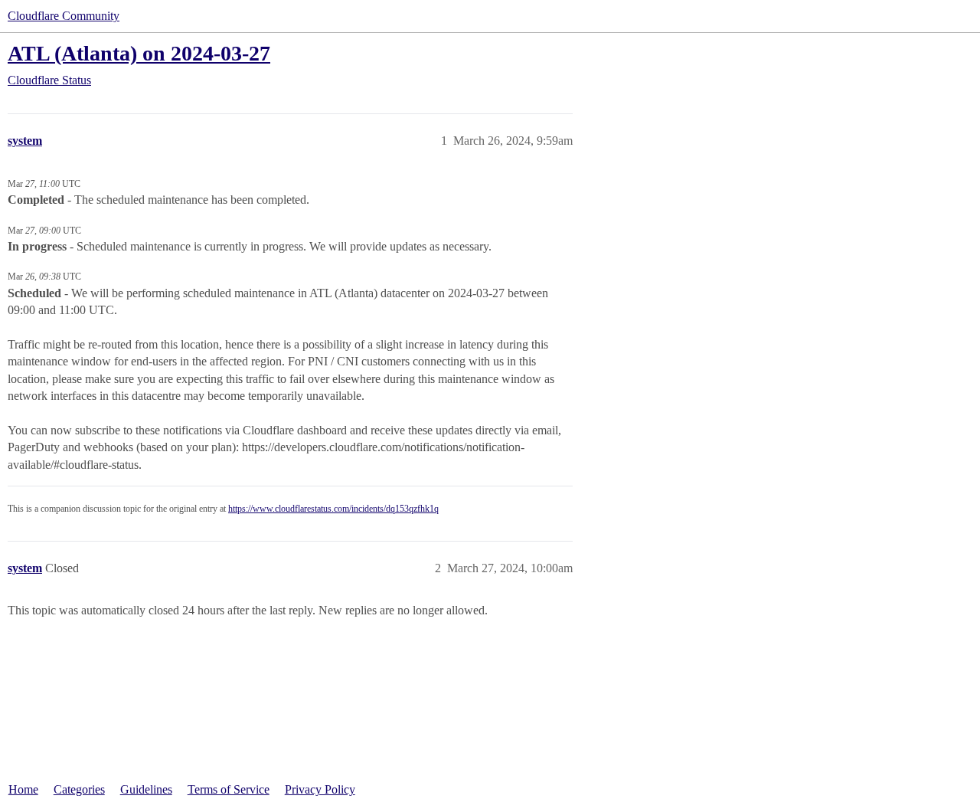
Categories (79, 789)
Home (23, 789)
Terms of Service (229, 789)
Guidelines (146, 789)
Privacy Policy (320, 789)
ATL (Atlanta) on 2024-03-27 (139, 53)
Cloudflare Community (63, 15)
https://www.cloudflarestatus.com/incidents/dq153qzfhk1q (333, 508)
